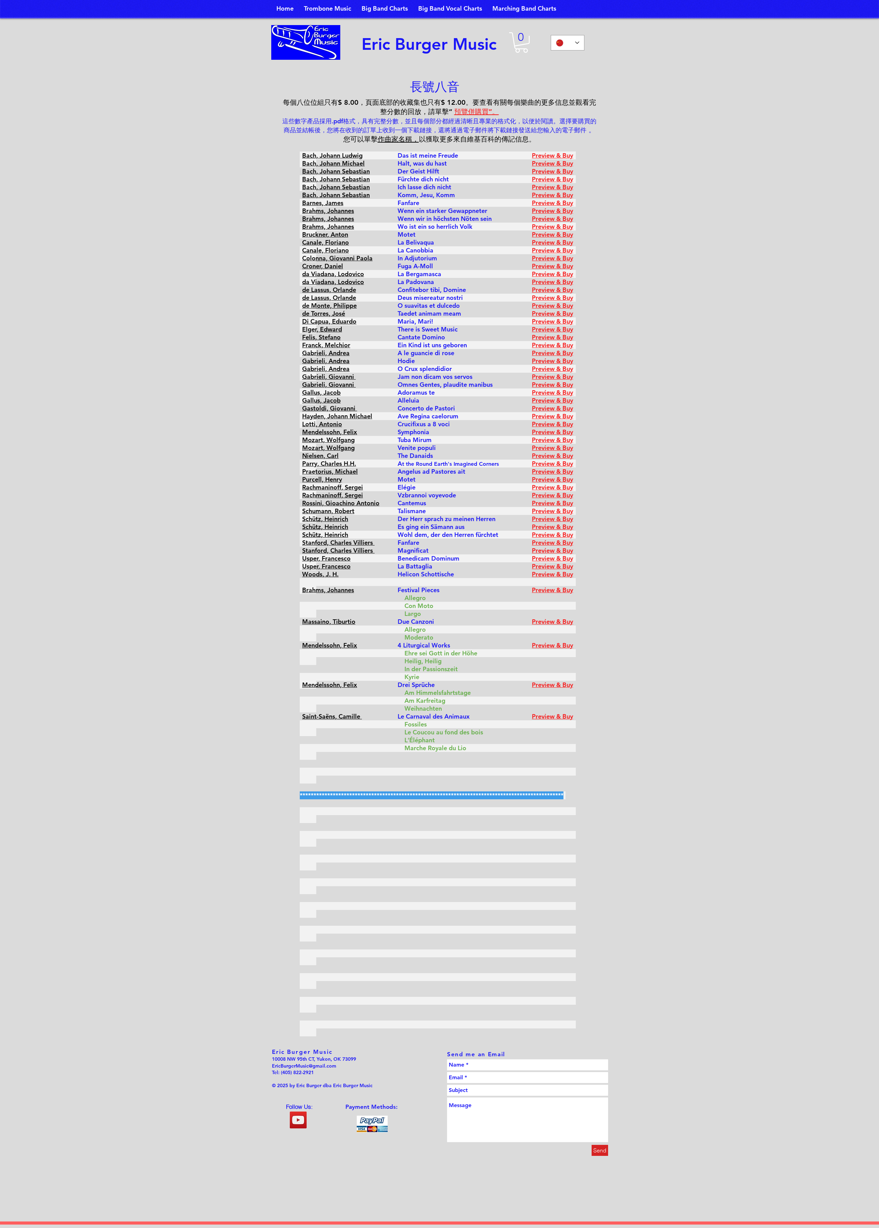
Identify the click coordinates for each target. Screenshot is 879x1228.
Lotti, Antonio (322, 424)
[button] (521, 42)
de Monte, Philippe (329, 305)
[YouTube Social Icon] (298, 1120)
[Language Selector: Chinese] (567, 42)
